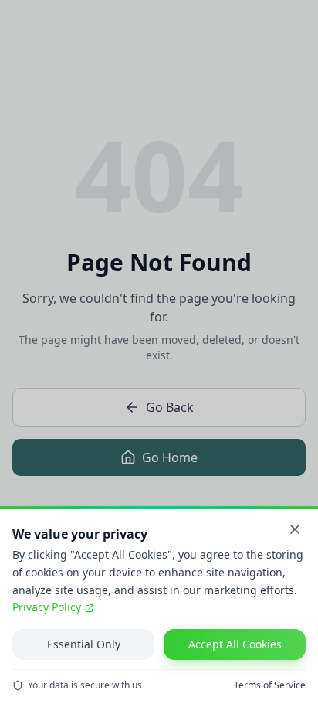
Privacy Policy (46, 607)
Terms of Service (270, 685)
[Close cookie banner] (295, 529)
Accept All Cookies (235, 644)
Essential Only (83, 644)
